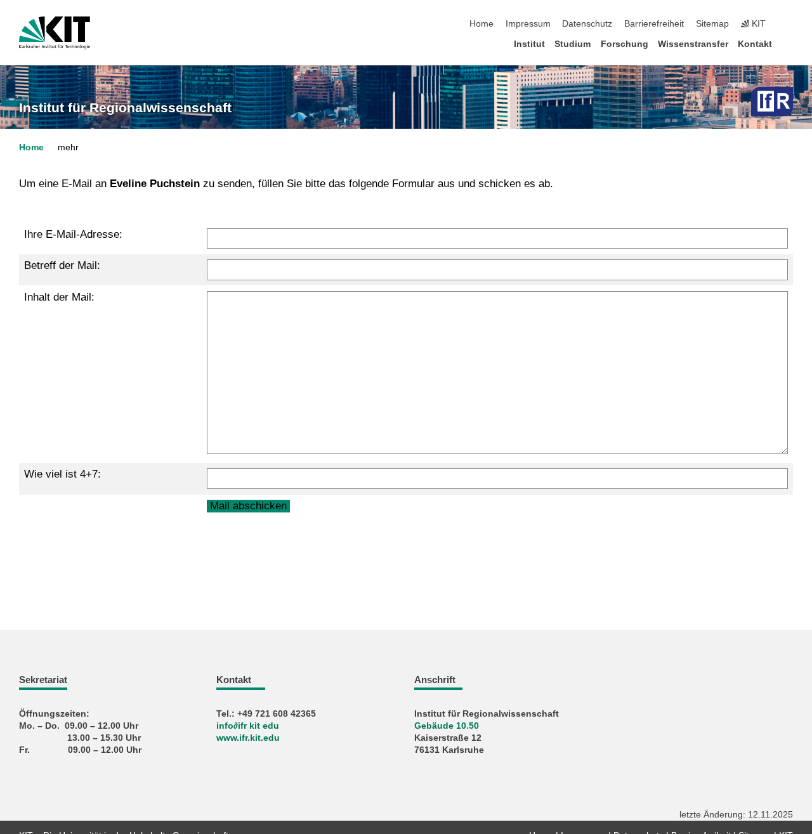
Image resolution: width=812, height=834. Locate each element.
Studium (572, 44)
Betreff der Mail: (62, 265)
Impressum (528, 24)
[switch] (789, 24)
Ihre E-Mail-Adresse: (73, 234)
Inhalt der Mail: (59, 297)
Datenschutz (587, 24)
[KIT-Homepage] (54, 32)
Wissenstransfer (693, 44)
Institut (529, 44)
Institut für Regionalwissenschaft (125, 107)
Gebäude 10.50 (446, 726)
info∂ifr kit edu (247, 726)
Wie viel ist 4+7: (62, 474)
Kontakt (755, 44)
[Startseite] (789, 43)
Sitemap (712, 24)
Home (481, 24)
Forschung (624, 44)
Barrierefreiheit (654, 24)
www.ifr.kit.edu (248, 738)
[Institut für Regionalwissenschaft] (772, 101)
